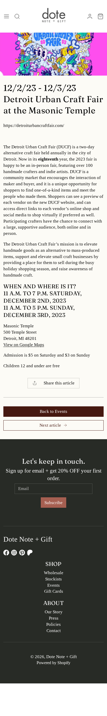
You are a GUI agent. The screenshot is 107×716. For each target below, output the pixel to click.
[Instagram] (14, 552)
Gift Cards (53, 591)
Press (53, 618)
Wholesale (53, 572)
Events (53, 585)
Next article (50, 425)
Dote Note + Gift (61, 656)
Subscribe (53, 502)
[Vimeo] (30, 552)
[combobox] (53, 383)
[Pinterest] (22, 552)
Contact (53, 630)
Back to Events (53, 411)
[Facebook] (6, 552)
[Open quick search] (17, 16)
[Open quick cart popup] (100, 16)
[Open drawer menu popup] (6, 16)
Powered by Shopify (53, 662)
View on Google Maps (23, 344)
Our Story (54, 611)
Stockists (53, 579)
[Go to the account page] (90, 16)
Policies (53, 624)
